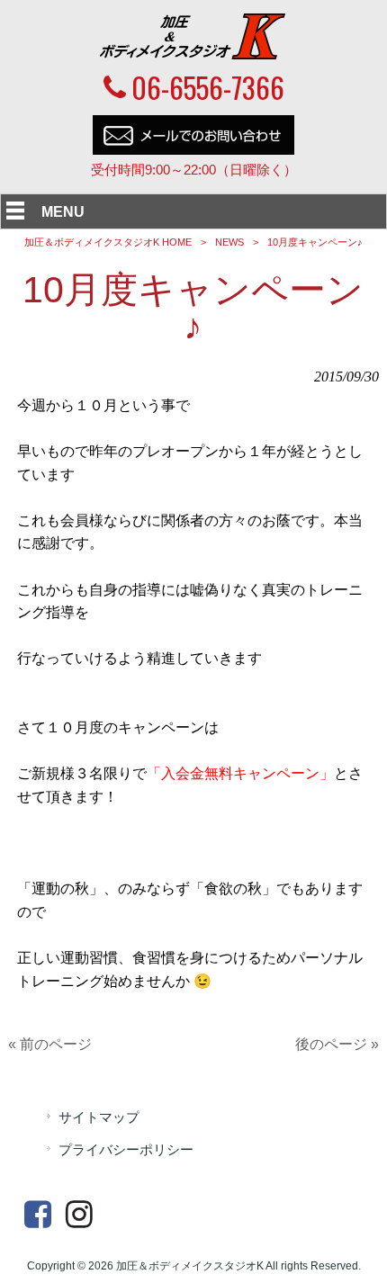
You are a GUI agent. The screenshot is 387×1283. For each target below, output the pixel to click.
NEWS (229, 242)
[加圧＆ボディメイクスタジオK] (193, 54)
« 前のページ (50, 1044)
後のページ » (337, 1044)
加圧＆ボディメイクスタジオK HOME (108, 242)
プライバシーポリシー (126, 1150)
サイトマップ (99, 1117)
